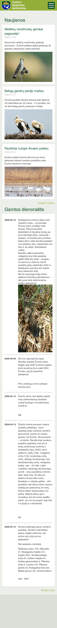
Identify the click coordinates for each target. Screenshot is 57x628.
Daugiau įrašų (48, 590)
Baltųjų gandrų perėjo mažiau (24, 91)
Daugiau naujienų (46, 202)
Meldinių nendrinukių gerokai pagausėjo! (24, 31)
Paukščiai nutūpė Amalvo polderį (26, 148)
